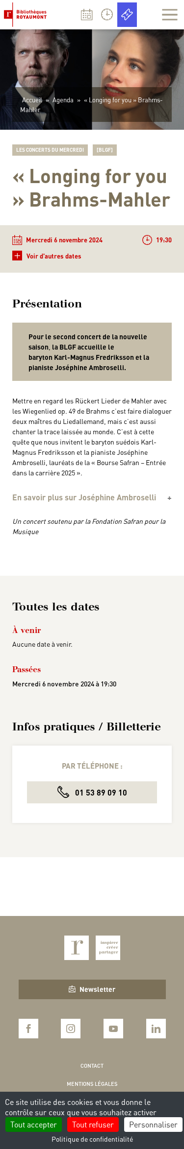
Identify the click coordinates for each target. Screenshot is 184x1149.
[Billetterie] (127, 14)
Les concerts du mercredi (50, 150)
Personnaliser (153, 1124)
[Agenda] (87, 14)
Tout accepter (33, 1124)
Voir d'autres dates (47, 255)
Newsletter (97, 989)
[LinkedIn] (156, 1028)
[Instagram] (70, 1028)
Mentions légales (92, 1083)
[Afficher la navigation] (169, 14)
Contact (92, 1065)
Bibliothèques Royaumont (27, 14)
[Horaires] (107, 14)
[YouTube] (113, 1028)
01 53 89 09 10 (100, 792)
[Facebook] (28, 1028)
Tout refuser (93, 1124)
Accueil (32, 99)
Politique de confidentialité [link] (92, 1138)
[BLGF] (105, 150)
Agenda (63, 99)
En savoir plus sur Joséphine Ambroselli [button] (84, 497)
